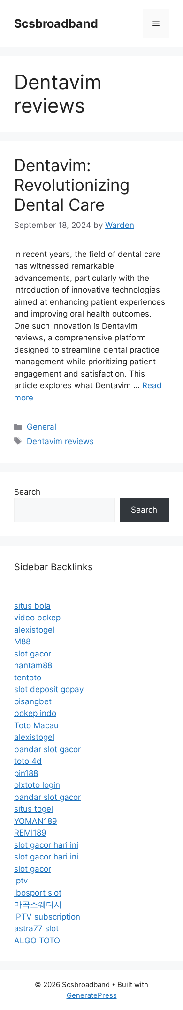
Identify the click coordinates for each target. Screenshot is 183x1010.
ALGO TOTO (37, 940)
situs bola (32, 606)
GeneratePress (92, 995)
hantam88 (33, 665)
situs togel (33, 809)
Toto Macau (36, 725)
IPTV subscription (47, 916)
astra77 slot (36, 928)
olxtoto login (37, 785)
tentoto (27, 677)
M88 (22, 641)
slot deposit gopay (49, 689)
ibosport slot (37, 892)
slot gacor (32, 653)
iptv (21, 880)
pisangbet (33, 701)
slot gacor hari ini (46, 845)
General (41, 426)
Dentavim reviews (60, 441)
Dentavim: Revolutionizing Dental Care (72, 184)
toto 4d (28, 761)
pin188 (26, 773)
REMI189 (30, 832)
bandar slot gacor (47, 749)
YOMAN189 (35, 821)
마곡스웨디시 (38, 904)
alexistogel (34, 629)
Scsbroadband (56, 23)
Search (27, 492)
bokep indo (35, 713)
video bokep (37, 617)
